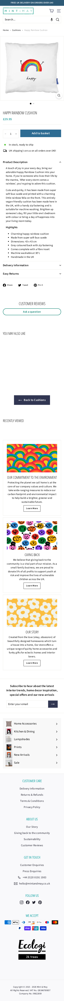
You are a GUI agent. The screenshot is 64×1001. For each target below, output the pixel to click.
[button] (51, 19)
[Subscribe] (53, 704)
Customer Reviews (32, 845)
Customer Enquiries (32, 865)
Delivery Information (16, 265)
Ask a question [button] (32, 312)
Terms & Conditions (32, 801)
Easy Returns (11, 274)
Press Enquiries (32, 871)
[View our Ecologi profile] (32, 949)
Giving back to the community (32, 833)
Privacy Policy (32, 807)
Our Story (32, 827)
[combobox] (32, 19)
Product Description (15, 162)
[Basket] (51, 11)
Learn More (32, 508)
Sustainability (32, 839)
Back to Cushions (34, 400)
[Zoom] (59, 95)
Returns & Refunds (32, 795)
